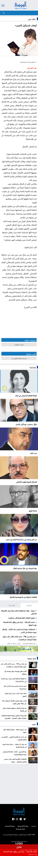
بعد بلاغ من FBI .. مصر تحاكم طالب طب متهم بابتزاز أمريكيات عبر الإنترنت (20, 638)
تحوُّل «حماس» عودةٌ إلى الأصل (26, 424)
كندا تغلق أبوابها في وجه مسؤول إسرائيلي (20, 643)
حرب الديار (33, 452)
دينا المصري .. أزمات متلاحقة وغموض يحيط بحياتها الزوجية (14, 753)
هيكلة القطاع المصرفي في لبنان (26, 395)
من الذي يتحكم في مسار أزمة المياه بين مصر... (21, 539)
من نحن (33, 826)
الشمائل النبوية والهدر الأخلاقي (26, 481)
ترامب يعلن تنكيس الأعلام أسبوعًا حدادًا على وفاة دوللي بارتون (14, 702)
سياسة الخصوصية (23, 826)
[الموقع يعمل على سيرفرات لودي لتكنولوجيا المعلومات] (19, 843)
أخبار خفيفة (32, 658)
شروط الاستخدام (10, 826)
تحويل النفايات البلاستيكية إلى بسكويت (21, 617)
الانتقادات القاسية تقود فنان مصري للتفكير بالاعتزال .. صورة (15, 760)
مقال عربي (32, 18)
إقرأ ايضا (33, 367)
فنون (34, 723)
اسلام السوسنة (20, 828)
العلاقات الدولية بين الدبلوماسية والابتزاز (23, 596)
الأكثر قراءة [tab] (12, 605)
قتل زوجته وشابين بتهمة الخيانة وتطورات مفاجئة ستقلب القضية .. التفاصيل (13, 716)
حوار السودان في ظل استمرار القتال (25, 568)
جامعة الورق (33, 510)
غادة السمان (32, 68)
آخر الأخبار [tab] (29, 605)
